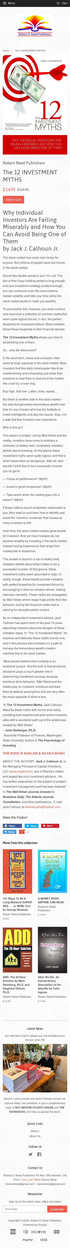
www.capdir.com (21, 771)
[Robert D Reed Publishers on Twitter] (31, 1155)
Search (35, 1131)
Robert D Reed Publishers (45, 1220)
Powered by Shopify (35, 1224)
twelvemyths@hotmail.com (42, 807)
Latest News (35, 1028)
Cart (64, 3)
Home (6, 50)
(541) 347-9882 (31, 1179)
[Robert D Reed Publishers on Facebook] (39, 1155)
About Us (35, 1136)
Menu (11, 3)
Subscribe (57, 1209)
